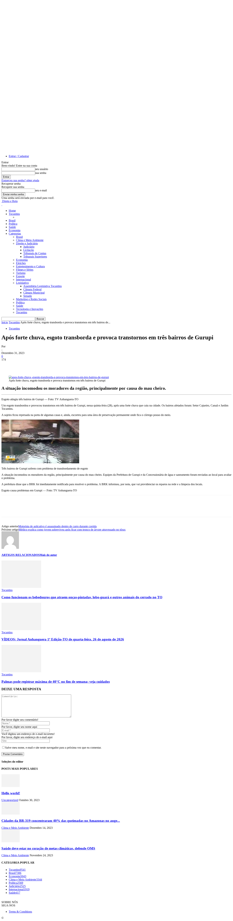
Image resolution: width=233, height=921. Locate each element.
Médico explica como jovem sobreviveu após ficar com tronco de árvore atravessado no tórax (72, 529)
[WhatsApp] (47, 365)
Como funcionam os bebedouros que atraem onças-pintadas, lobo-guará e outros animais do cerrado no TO (81, 597)
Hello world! (10, 793)
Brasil (12, 220)
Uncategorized (9, 800)
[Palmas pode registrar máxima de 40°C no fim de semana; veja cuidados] (21, 671)
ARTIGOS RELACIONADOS (20, 554)
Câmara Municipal (34, 292)
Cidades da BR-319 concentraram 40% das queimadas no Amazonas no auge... (60, 821)
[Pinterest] (34, 365)
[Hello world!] (10, 786)
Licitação (28, 250)
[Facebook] (7, 365)
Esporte (20, 276)
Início (4, 322)
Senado (27, 295)
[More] (60, 365)
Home (12, 210)
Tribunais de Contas (34, 253)
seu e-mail (41, 190)
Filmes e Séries (24, 269)
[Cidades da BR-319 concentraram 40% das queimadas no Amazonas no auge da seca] (10, 813)
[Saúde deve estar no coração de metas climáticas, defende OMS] (10, 841)
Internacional (23, 279)
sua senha (40, 172)
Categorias (15, 233)
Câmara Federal (32, 289)
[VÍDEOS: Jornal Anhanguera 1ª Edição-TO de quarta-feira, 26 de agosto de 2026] (21, 629)
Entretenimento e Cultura (30, 266)
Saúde (12, 227)
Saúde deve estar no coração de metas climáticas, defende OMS (48, 848)
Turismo (20, 272)
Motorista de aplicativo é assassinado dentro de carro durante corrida (57, 526)
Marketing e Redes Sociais (31, 299)
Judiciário (28, 246)
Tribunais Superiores (35, 256)
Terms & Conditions (20, 911)
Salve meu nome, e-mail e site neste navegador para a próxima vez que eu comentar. (53, 747)
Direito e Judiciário (27, 243)
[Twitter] (21, 365)
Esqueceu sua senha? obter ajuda (20, 180)
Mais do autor (48, 554)
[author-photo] (10, 547)
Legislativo (22, 282)
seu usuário (41, 169)
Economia (14, 230)
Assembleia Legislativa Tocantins (42, 286)
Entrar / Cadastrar (19, 156)
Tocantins (14, 213)
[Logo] (1, 204)
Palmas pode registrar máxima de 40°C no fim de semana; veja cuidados (55, 682)
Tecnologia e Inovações (29, 309)
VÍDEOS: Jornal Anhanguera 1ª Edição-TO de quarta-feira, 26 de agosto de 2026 (62, 639)
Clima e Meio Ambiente (30, 240)
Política (13, 223)
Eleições (21, 263)
